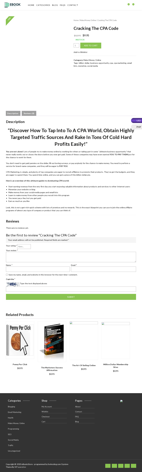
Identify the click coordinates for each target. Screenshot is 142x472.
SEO (10, 434)
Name (9, 265)
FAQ (77, 416)
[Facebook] (108, 466)
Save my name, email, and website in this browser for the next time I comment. (43, 274)
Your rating (11, 245)
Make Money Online (88, 20)
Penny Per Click (20, 364)
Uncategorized (14, 451)
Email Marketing (14, 412)
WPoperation (20, 467)
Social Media (13, 440)
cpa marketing (120, 63)
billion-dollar (84, 63)
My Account (47, 407)
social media (92, 66)
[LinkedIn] (120, 466)
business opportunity (99, 63)
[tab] (13, 113)
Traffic (10, 445)
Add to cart (91, 45)
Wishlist (45, 412)
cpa (111, 63)
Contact (72, 5)
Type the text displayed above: (33, 283)
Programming (13, 429)
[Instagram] (127, 466)
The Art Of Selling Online (84, 365)
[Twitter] (114, 466)
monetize (82, 66)
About (77, 407)
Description (12, 113)
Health (10, 418)
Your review (12, 250)
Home (31, 5)
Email (74, 265)
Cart (43, 421)
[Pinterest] (133, 466)
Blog (55, 5)
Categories (43, 5)
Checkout (46, 416)
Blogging (11, 407)
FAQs (62, 5)
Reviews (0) (29, 113)
